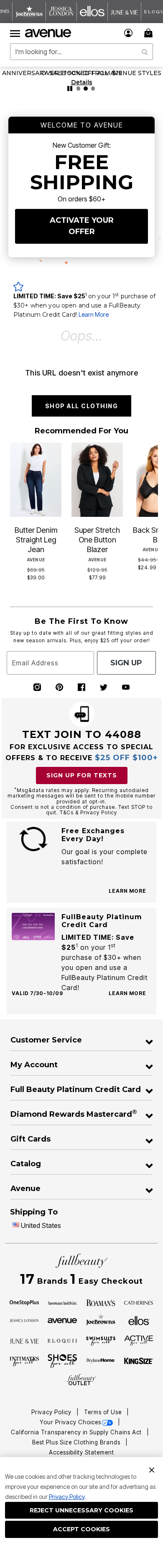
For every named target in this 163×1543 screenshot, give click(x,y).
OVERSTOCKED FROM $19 (81, 73)
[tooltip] (29, 11)
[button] (128, 33)
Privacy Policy (66, 1496)
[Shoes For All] (62, 1360)
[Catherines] (138, 1302)
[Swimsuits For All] (100, 1340)
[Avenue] (62, 1320)
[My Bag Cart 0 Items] (149, 33)
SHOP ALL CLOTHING (81, 405)
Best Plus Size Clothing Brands (77, 1442)
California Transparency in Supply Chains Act (77, 1432)
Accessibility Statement (81, 1452)
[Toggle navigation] (15, 33)
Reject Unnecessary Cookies (81, 1510)
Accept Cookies (81, 1529)
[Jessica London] (24, 1320)
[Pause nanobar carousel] (69, 88)
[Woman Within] (62, 1302)
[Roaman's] (100, 1302)
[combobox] (81, 51)
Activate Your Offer (82, 226)
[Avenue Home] (48, 33)
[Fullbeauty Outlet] (81, 1380)
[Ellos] (139, 1320)
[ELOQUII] (62, 1340)
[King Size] (138, 1361)
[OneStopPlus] (24, 1302)
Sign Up (126, 662)
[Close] (151, 1469)
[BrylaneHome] (100, 1361)
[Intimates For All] (24, 1361)
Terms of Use (103, 1412)
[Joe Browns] (100, 1319)
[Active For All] (138, 1340)
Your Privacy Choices (70, 1422)
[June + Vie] (24, 1340)
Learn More (94, 314)
